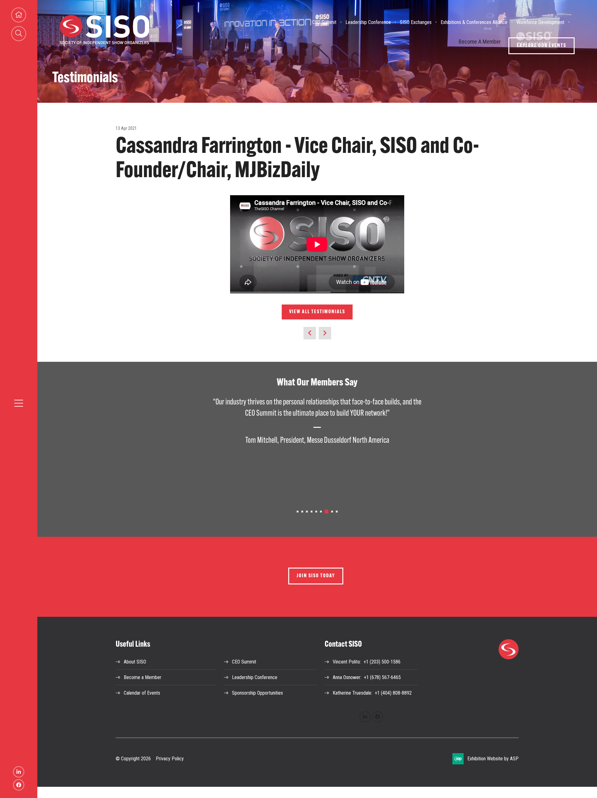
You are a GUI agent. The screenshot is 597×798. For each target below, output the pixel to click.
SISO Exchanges (416, 22)
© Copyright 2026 (133, 759)
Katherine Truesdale (352, 693)
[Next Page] (325, 333)
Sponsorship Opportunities (257, 693)
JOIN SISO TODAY (316, 576)
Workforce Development (540, 22)
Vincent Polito (346, 662)
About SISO (135, 662)
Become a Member (142, 677)
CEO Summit (324, 22)
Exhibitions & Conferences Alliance (474, 22)
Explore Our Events (541, 45)
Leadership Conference (368, 22)
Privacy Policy (170, 759)
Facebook (18, 785)
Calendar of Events (142, 693)
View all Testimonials (317, 311)
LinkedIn (18, 771)
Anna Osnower (346, 677)
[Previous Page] (309, 333)
